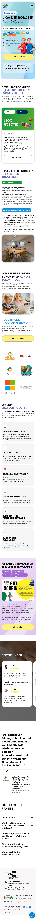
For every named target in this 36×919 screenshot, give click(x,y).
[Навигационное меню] (32, 6)
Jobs (25, 902)
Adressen (19, 896)
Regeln (18, 902)
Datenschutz (27, 896)
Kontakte (19, 899)
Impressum (27, 899)
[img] (5, 6)
